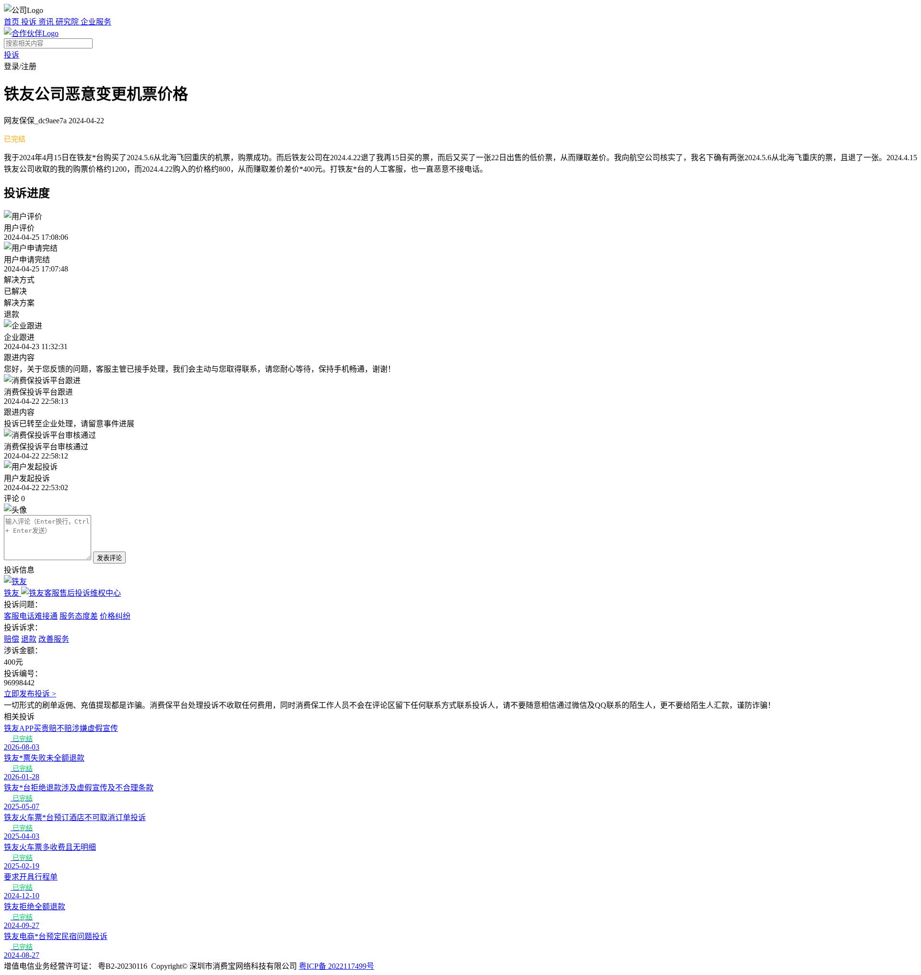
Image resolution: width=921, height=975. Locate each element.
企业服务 (96, 22)
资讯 (47, 22)
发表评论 (109, 558)
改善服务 (53, 639)
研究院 (68, 22)
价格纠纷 (115, 616)
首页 (12, 22)
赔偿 (11, 639)
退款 (28, 639)
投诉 (29, 22)
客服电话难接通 (31, 616)
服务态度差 (78, 616)
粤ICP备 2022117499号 (336, 966)
